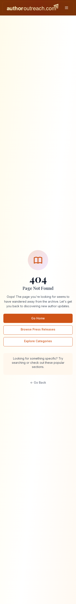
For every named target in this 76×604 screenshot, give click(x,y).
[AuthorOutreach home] (32, 8)
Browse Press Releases (38, 329)
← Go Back (38, 382)
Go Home (38, 318)
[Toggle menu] (66, 7)
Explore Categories (38, 341)
